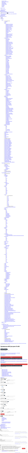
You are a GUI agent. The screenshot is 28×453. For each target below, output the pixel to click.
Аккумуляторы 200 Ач (8, 298)
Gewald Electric (7, 134)
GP (6, 187)
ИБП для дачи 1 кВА (4, 369)
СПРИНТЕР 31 (8, 115)
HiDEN (5, 55)
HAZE (5, 218)
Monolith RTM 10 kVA (9, 50)
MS (6, 231)
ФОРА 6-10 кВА (8, 102)
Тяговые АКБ (6, 311)
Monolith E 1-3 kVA (8, 45)
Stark (5, 244)
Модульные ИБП (7, 160)
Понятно (24, 448)
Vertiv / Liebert (7, 136)
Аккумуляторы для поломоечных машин (10, 310)
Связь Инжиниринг (7, 124)
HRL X (8, 200)
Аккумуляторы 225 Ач (8, 299)
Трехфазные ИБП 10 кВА (5, 373)
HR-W (8, 199)
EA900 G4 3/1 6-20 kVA (9, 25)
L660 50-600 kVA (8, 88)
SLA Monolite (7, 216)
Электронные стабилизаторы (9, 341)
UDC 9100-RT (8, 57)
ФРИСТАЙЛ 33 (8, 123)
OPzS (6, 223)
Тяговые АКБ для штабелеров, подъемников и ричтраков (12, 312)
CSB (5, 186)
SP (6, 237)
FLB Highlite (7, 214)
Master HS (7, 71)
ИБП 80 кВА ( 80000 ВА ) (8, 158)
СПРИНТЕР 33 (8, 116)
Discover (6, 270)
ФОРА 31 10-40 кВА (8, 103)
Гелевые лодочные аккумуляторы (9, 320)
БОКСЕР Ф (7, 112)
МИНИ (7, 97)
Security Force (6, 241)
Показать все (2, 377)
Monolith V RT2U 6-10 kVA (9, 48)
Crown (5, 268)
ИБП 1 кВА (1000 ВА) (7, 139)
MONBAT (6, 279)
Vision (5, 263)
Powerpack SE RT (8, 94)
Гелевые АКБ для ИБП (8, 306)
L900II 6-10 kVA (8, 83)
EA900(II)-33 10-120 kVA (9, 35)
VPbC (6, 248)
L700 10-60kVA (8, 75)
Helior (5, 135)
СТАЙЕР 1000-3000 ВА (9, 118)
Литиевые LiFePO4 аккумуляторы (9, 318)
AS (6, 181)
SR (6, 128)
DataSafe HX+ (8, 276)
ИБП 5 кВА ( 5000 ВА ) (8, 154)
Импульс (6, 96)
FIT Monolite (7, 213)
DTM (8, 196)
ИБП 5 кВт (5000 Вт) (7, 155)
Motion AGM (7, 285)
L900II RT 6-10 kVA (8, 84)
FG (6, 210)
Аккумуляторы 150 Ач (8, 314)
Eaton (5, 133)
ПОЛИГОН (6, 333)
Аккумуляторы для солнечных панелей (10, 321)
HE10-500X (7, 63)
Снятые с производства (9, 54)
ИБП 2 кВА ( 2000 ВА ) (8, 146)
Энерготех (6, 334)
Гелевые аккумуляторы (9, 234)
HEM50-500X (7, 67)
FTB (6, 240)
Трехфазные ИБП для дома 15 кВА (6, 375)
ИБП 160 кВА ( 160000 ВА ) (8, 145)
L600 (6, 87)
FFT (6, 261)
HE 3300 (7, 61)
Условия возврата (4, 4)
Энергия (6, 292)
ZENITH (6, 288)
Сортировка (2, 350)
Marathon (6, 227)
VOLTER (6, 337)
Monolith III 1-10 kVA (8, 49)
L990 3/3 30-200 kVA (9, 81)
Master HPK (7, 70)
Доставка (3, 419)
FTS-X (8, 205)
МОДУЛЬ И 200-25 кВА (9, 110)
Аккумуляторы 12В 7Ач (8, 296)
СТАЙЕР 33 (7, 120)
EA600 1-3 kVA (8, 30)
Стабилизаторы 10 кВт (8, 339)
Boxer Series (7, 90)
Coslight (6, 185)
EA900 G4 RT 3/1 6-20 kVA (9, 26)
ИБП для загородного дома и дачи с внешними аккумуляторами (12, 325)
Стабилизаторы (4, 328)
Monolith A (7, 40)
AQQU (5, 174)
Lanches (6, 74)
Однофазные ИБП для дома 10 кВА (6, 372)
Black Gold (7, 183)
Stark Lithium (7, 245)
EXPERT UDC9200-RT (9, 58)
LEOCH (5, 219)
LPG (6, 225)
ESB (5, 208)
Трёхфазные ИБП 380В (8, 161)
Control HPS (7, 68)
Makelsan (6, 89)
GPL (6, 188)
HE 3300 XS (7, 62)
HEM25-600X (7, 66)
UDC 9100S (7, 72)
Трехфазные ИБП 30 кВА (5, 374)
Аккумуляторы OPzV (7, 301)
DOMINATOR (7, 168)
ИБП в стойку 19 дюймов (8, 159)
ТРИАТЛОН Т (7, 107)
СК (6, 290)
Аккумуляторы (4, 172)
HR (7, 198)
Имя (0, 434)
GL (6, 250)
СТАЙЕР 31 (7, 119)
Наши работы (4, 2)
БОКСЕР (7, 105)
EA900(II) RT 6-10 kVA (9, 34)
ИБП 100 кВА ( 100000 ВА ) (8, 142)
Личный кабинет (4, 3)
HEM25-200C (8, 65)
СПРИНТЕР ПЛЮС (8, 117)
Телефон (1, 430)
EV (6, 179)
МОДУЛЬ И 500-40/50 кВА (9, 111)
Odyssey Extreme (8, 272)
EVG (6, 178)
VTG (6, 259)
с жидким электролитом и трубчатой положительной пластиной (15, 235)
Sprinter (6, 243)
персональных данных (17, 433)
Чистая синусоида (5, 402)
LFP (6, 176)
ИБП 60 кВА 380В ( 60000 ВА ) (9, 157)
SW (6, 126)
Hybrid (7, 167)
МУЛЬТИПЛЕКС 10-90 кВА (9, 108)
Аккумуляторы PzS (7, 302)
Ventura (6, 254)
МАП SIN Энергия (7, 166)
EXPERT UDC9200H (8, 56)
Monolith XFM (8, 39)
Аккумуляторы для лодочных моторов (10, 319)
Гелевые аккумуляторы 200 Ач (9, 308)
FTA (6, 239)
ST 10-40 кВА (8, 129)
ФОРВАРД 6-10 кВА (8, 99)
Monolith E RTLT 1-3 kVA (9, 46)
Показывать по (3, 366)
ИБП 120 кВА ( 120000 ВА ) (8, 143)
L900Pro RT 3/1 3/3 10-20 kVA (10, 80)
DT (7, 197)
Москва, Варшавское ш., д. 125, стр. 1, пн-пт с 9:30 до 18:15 (8, 13)
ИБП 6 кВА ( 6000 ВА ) (8, 156)
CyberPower (6, 132)
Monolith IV (7, 41)
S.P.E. (4, 323)
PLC (6, 252)
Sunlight (6, 280)
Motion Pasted (8, 283)
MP (6, 232)
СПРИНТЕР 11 (8, 114)
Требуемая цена (2, 440)
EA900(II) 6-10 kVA (8, 36)
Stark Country (6, 165)
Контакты (3, 417)
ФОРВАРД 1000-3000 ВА (9, 98)
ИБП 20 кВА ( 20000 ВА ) (8, 148)
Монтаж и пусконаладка (5, 1)
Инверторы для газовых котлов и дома (8, 326)
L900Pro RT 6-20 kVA (9, 78)
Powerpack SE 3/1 (8, 95)
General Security (7, 217)
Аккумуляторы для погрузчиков (9, 305)
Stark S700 (7, 246)
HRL (7, 203)
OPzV (6, 226)
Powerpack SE (8, 93)
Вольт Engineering (7, 332)
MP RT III (7, 59)
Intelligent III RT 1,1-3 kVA (9, 52)
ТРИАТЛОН (7, 106)
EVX (6, 192)
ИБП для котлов (5, 327)
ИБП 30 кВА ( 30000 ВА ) (8, 151)
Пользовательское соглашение (6, 422)
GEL (7, 201)
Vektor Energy (6, 247)
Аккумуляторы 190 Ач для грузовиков (10, 297)
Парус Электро (7, 266)
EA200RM (7, 32)
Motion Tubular (8, 284)
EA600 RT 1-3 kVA (8, 31)
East (5, 23)
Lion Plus (7, 92)
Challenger (6, 21)
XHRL (6, 190)
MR (6, 230)
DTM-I (8, 204)
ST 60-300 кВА (8, 130)
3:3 (3, 388)
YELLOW (6, 265)
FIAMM (5, 209)
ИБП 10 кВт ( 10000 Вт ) (8, 141)
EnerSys (6, 271)
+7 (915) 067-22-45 (3, 425)
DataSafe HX (7, 275)
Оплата (3, 6)
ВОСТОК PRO (6, 289)
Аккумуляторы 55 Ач (7, 315)
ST (6, 127)
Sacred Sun (6, 236)
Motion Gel (7, 286)
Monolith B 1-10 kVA (8, 44)
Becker (5, 267)
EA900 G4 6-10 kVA (8, 27)
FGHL (6, 212)
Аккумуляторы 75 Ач (7, 316)
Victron (5, 137)
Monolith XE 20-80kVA (9, 53)
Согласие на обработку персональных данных (7, 431)
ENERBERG (6, 207)
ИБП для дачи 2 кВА (4, 370)
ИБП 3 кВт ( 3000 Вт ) (8, 150)
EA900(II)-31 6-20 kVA (9, 37)
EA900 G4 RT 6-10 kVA (9, 28)
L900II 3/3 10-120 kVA (9, 86)
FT (6, 258)
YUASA (5, 287)
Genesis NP (7, 277)
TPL (6, 191)
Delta (5, 22)
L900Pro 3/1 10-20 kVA (9, 79)
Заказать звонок (3, 426)
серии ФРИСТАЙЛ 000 (9, 121)
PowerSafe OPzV (8, 274)
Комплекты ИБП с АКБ (5, 324)
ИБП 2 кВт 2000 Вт (7, 147)
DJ (6, 221)
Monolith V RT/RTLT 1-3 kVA (9, 47)
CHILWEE (6, 182)
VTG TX (7, 262)
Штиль (5, 125)
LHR (6, 222)
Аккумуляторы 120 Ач (8, 317)
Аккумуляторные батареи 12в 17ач (9, 294)
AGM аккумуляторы (7, 303)
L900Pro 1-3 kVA (8, 76)
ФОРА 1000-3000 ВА (8, 101)
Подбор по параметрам (4, 349)
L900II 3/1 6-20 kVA (8, 85)
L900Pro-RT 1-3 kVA (8, 77)
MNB (5, 228)
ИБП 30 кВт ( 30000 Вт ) (8, 152)
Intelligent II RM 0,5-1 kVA (9, 43)
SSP (6, 238)
